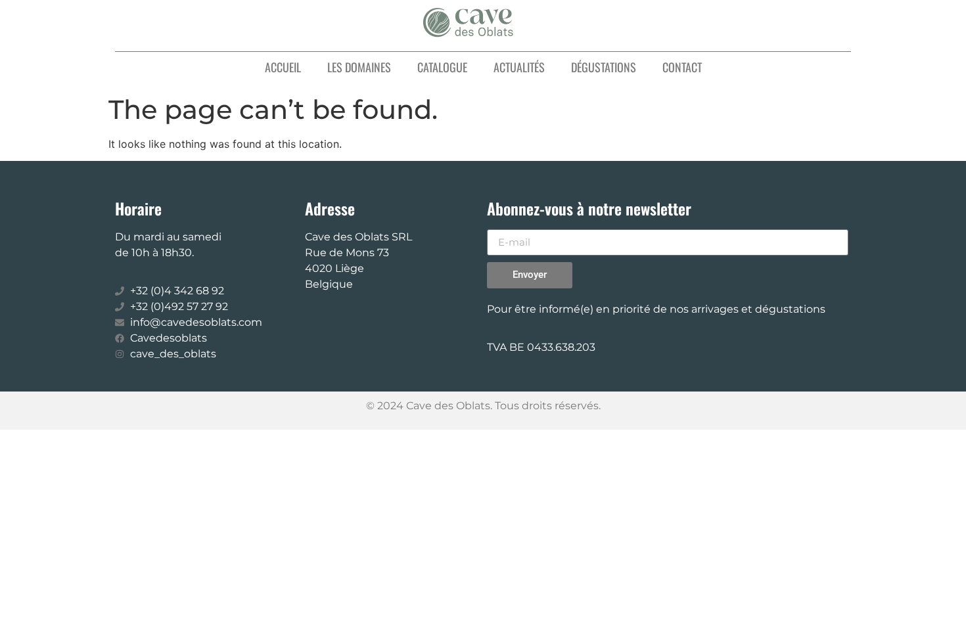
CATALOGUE (442, 67)
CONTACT (682, 67)
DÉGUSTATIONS (603, 67)
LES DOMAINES (359, 67)
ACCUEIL (283, 67)
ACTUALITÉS (519, 67)
